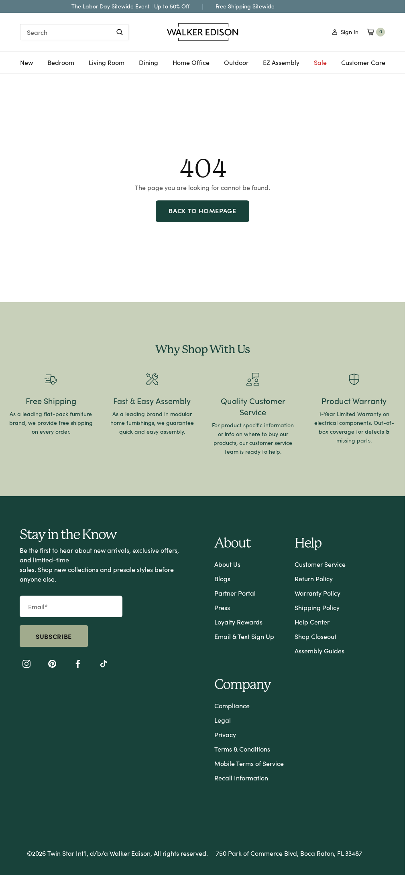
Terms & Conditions (242, 749)
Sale (320, 62)
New (26, 65)
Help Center (312, 622)
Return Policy (314, 578)
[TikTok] (104, 665)
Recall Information (241, 778)
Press (222, 607)
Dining (148, 65)
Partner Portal (235, 593)
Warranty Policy (317, 593)
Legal (222, 720)
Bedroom (60, 65)
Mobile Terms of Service (249, 763)
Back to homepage (202, 210)
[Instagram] (26, 665)
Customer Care (363, 62)
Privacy (225, 734)
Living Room (106, 65)
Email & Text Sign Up (244, 636)
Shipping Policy (317, 607)
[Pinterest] (52, 665)
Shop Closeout (315, 636)
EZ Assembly (281, 65)
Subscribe (54, 636)
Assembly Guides (319, 651)
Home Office (191, 65)
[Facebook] (78, 665)
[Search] (120, 32)
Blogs (222, 578)
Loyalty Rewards (238, 622)
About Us (227, 564)
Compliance (232, 705)
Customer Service (320, 564)
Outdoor (236, 65)
